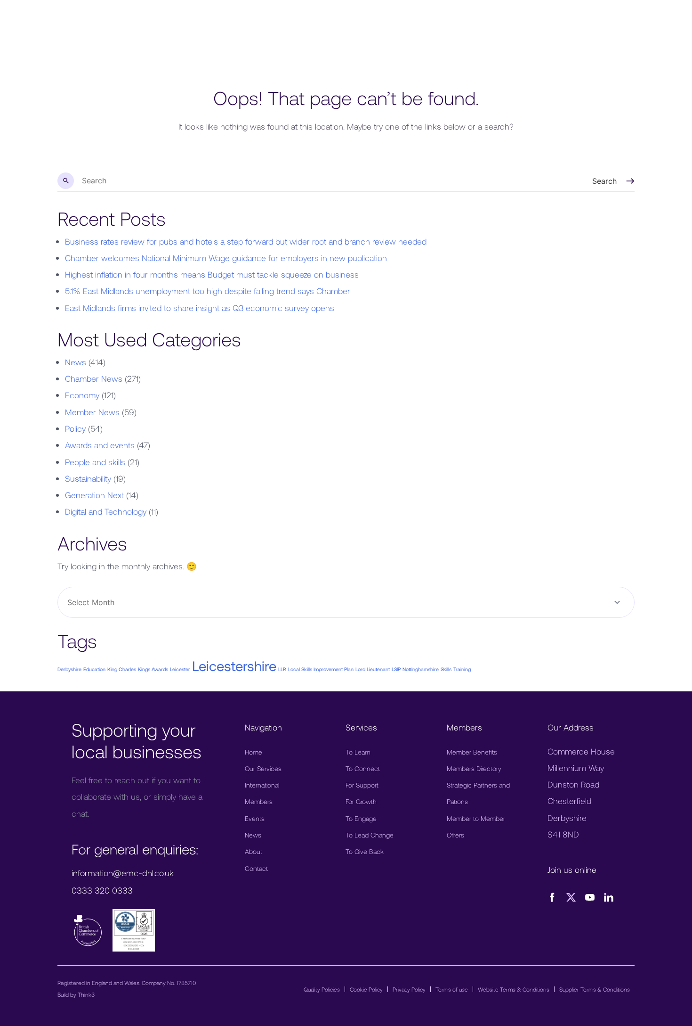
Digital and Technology (105, 511)
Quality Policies (322, 989)
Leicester (180, 669)
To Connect (363, 768)
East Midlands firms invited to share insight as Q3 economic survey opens (199, 308)
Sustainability (88, 478)
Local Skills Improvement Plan (321, 669)
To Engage (361, 818)
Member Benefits (472, 752)
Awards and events (100, 445)
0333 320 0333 (102, 890)
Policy (75, 428)
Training (462, 669)
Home (253, 752)
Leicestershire (234, 665)
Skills (446, 669)
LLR (282, 669)
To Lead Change (370, 835)
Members (259, 801)
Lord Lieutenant (372, 669)
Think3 (86, 994)
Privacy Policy (409, 989)
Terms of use (451, 989)
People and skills (95, 462)
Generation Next (94, 495)
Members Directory (474, 768)
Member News (92, 412)
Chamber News (93, 378)
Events (255, 818)
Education (94, 669)
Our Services (263, 768)
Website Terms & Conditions (513, 989)
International (262, 785)
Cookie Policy (366, 989)
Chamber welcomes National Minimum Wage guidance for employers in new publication (226, 258)
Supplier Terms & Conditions (594, 989)
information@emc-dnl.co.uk (123, 873)
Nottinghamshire (420, 669)
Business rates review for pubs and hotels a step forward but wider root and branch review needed (245, 241)
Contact (256, 868)
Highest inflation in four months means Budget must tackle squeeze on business (212, 274)
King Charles (121, 669)
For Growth (361, 801)
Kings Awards (153, 669)
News (75, 362)
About (253, 851)
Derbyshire (69, 669)
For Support (362, 785)
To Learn (358, 752)
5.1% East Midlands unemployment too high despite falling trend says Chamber (207, 291)
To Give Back (365, 851)
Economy (82, 395)
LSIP (396, 669)
